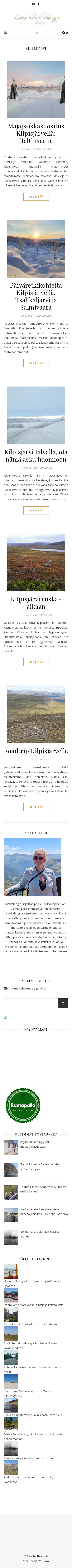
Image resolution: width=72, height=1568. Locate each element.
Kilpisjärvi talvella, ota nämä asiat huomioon (36, 455)
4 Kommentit (43, 315)
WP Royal (43, 1561)
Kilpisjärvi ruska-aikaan (36, 602)
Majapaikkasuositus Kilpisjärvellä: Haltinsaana (36, 133)
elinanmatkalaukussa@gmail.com (28, 988)
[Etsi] (63, 1003)
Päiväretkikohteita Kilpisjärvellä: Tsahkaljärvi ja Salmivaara (36, 296)
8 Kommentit (43, 615)
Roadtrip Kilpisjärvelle (36, 750)
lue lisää (36, 196)
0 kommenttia (43, 149)
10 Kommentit (43, 467)
